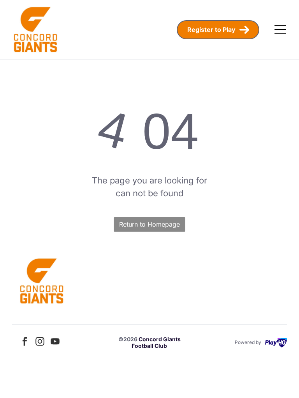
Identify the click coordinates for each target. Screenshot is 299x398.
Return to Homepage (149, 224)
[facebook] (25, 342)
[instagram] (40, 342)
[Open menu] (280, 29)
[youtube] (55, 342)
